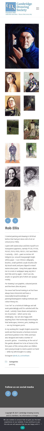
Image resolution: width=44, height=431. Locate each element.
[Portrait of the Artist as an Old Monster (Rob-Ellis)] (22, 46)
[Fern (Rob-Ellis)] (31, 82)
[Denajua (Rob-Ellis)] (12, 176)
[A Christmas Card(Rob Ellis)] (31, 150)
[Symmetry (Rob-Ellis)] (31, 129)
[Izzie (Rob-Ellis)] (31, 200)
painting (12, 364)
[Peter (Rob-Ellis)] (12, 153)
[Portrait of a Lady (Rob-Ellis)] (12, 106)
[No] (41, 424)
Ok (23, 428)
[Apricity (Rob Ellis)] (31, 103)
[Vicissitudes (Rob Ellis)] (12, 127)
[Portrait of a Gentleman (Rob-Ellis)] (31, 176)
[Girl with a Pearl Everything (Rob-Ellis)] (12, 82)
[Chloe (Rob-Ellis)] (12, 204)
